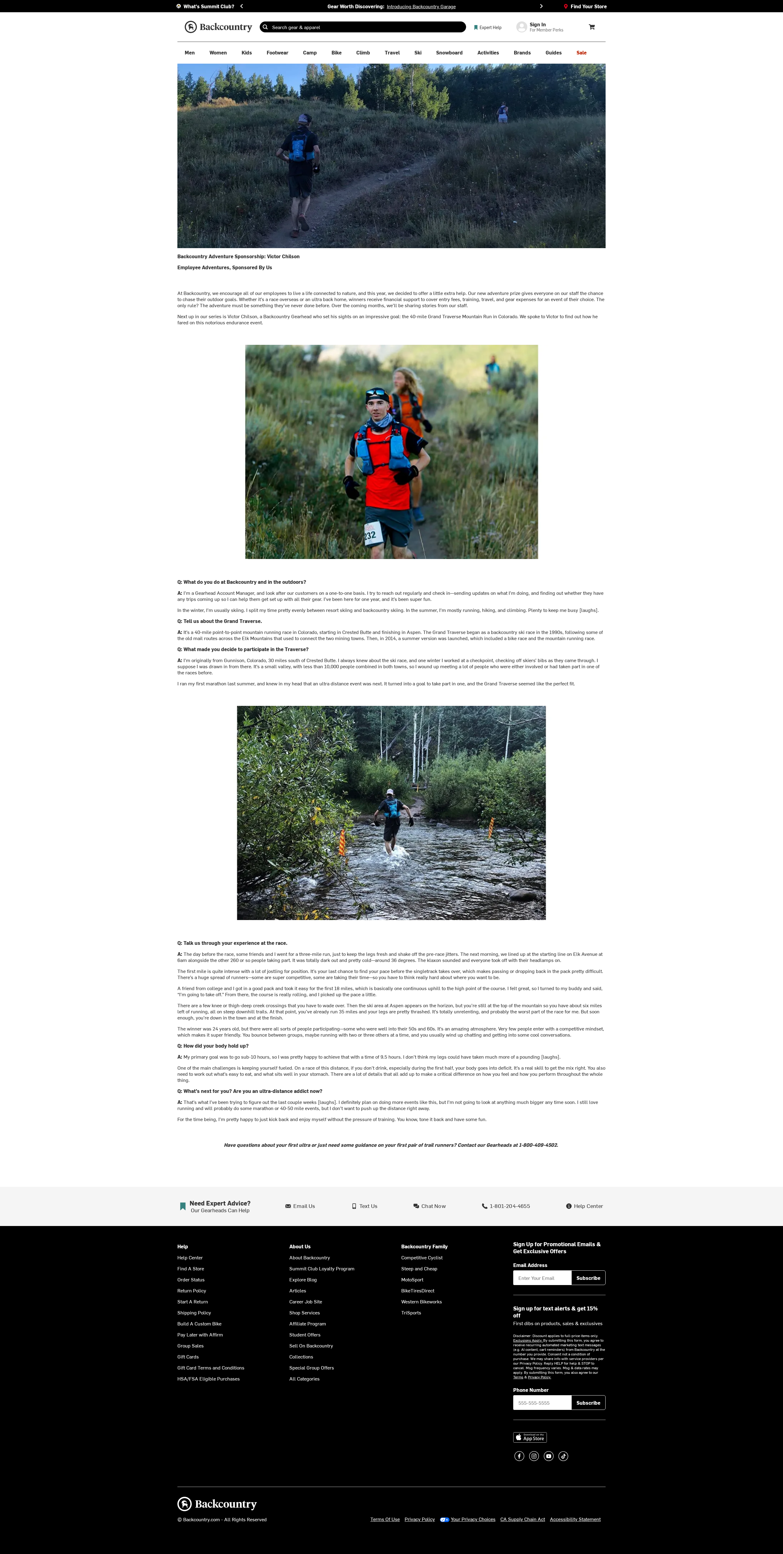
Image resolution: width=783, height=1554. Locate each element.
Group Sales (190, 1345)
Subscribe (588, 1277)
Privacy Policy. (539, 1376)
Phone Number (531, 1390)
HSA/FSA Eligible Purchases (208, 1378)
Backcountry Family (424, 1246)
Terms (518, 1376)
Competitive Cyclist (422, 1257)
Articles (297, 1290)
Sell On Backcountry (311, 1345)
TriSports (411, 1312)
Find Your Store (589, 6)
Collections (301, 1356)
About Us (300, 1246)
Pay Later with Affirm (200, 1334)
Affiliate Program (307, 1323)
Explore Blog (303, 1279)
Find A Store (190, 1268)
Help (182, 1246)
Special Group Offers (311, 1367)
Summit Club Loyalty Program (321, 1268)
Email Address (530, 1265)
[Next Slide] (541, 6)
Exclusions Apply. (528, 1340)
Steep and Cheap (419, 1268)
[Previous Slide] (241, 6)
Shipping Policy (194, 1312)
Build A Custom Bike (199, 1323)
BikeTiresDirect (417, 1290)
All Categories (304, 1378)
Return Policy (191, 1290)
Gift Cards (188, 1356)
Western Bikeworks (421, 1301)
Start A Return (192, 1301)
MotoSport (412, 1279)
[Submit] (265, 26)
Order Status (191, 1279)
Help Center (190, 1257)
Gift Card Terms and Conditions (210, 1367)
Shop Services (304, 1312)
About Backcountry (309, 1257)
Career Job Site (305, 1301)
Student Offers (305, 1334)
